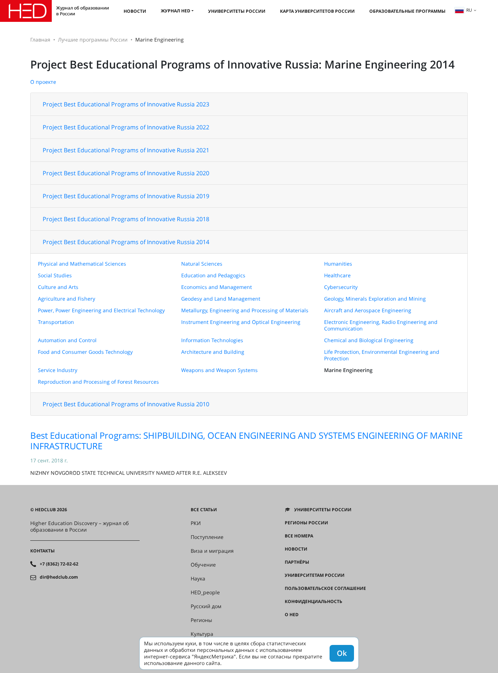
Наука (198, 578)
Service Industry (57, 370)
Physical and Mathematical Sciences (82, 263)
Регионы (201, 620)
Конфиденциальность (313, 601)
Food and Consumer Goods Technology (85, 351)
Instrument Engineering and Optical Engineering (240, 321)
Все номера (299, 536)
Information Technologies (212, 340)
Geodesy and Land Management (220, 298)
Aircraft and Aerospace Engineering (367, 310)
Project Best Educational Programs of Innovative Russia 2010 (126, 404)
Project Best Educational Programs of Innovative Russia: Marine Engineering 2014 (242, 64)
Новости (135, 11)
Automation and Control (67, 340)
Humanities (338, 263)
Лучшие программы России (93, 39)
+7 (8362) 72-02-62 (59, 564)
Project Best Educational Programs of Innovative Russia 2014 (126, 242)
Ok (342, 653)
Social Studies (55, 275)
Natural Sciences (201, 263)
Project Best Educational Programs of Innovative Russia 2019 (126, 196)
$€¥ (288, 628)
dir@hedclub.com (59, 577)
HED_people (205, 592)
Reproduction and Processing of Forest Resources (98, 381)
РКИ (196, 523)
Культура (202, 634)
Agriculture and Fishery (66, 298)
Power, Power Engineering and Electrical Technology (101, 310)
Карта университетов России (317, 11)
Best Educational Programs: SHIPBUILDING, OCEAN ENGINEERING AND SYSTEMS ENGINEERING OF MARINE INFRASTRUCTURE (246, 440)
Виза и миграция (212, 551)
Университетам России (315, 575)
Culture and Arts (58, 286)
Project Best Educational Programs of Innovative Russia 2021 (126, 150)
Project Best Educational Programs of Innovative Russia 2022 (126, 127)
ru (469, 10)
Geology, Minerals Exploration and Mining (375, 298)
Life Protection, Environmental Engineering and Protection (381, 355)
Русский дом (206, 606)
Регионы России (306, 523)
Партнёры (297, 562)
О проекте (43, 81)
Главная (40, 39)
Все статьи (204, 510)
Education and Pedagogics (213, 275)
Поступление (207, 537)
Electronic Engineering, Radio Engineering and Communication (380, 325)
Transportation (56, 321)
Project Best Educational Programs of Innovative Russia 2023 (126, 104)
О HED (292, 615)
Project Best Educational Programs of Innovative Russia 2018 (126, 219)
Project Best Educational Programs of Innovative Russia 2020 (126, 173)
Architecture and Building (212, 351)
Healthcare (337, 275)
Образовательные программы (407, 11)
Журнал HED (175, 11)
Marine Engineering (348, 370)
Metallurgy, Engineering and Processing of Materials (244, 310)
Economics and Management (216, 286)
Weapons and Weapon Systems (219, 370)
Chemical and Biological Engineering (368, 340)
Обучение (203, 565)
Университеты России (236, 11)
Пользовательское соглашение (325, 588)
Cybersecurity (341, 286)
